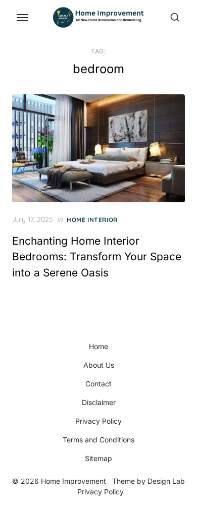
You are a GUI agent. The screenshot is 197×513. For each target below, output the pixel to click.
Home (98, 346)
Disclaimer (99, 402)
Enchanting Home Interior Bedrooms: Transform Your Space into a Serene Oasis (96, 257)
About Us (98, 365)
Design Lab (166, 481)
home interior (92, 219)
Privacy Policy (98, 421)
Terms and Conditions (98, 439)
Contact (98, 383)
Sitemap (98, 458)
